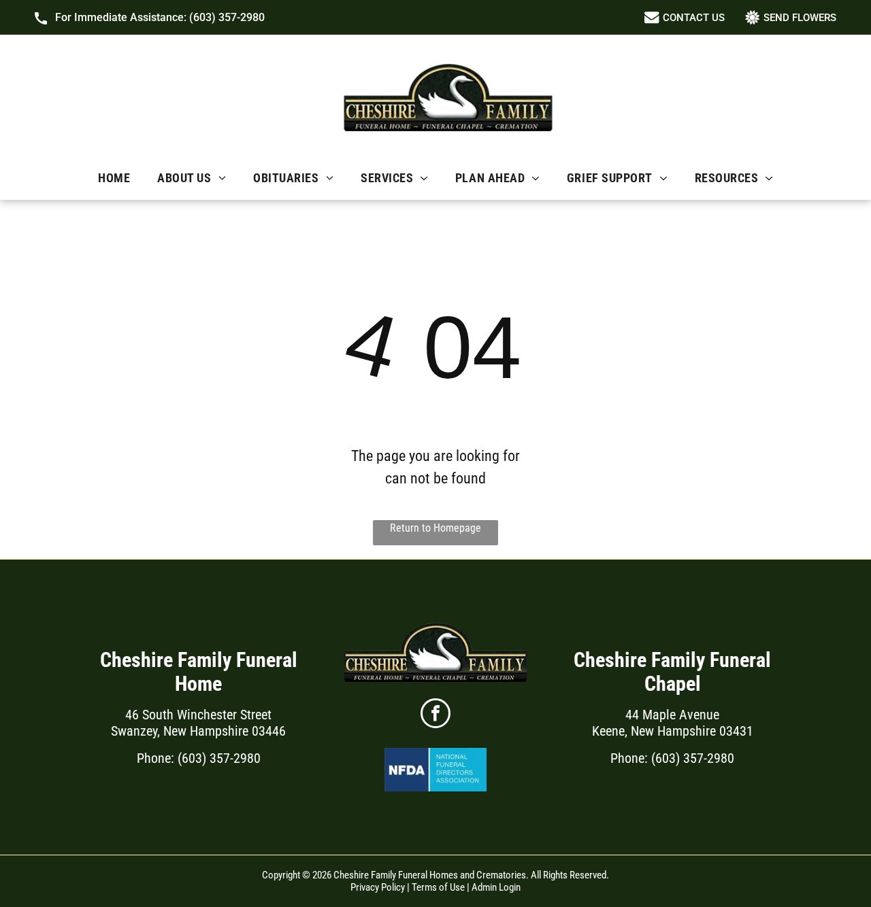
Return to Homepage (435, 527)
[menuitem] (114, 177)
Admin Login (496, 887)
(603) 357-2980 (227, 17)
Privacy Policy (377, 887)
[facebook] (435, 715)
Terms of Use (438, 887)
